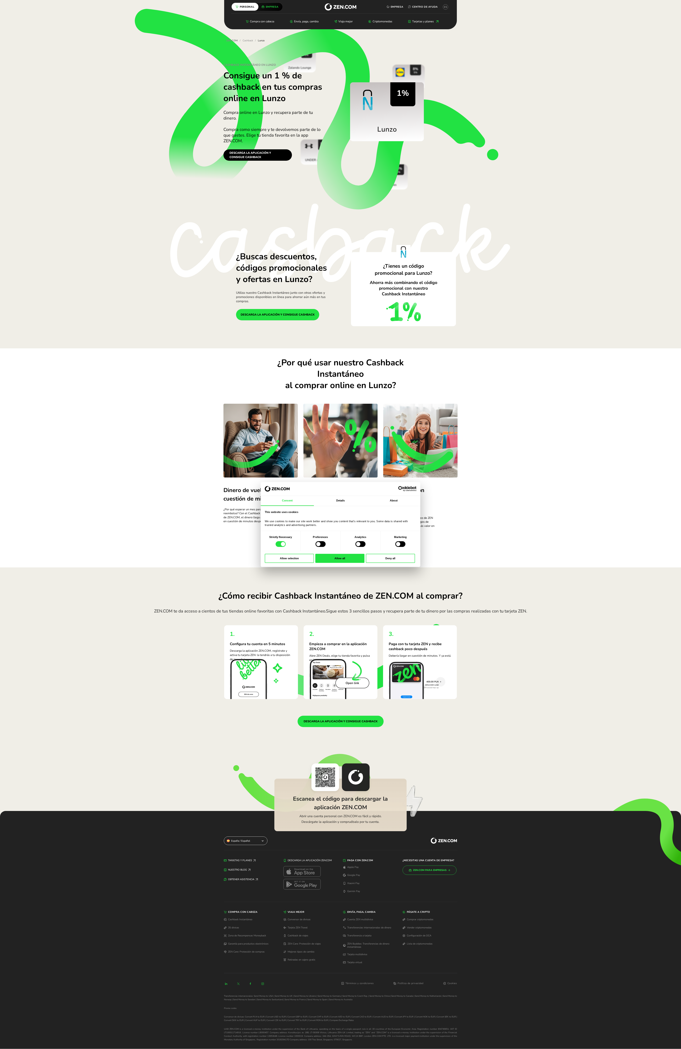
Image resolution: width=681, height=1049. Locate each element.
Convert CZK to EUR (276, 1020)
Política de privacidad (410, 983)
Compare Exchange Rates (342, 1020)
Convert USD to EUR (276, 1016)
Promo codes (230, 1008)
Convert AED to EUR (340, 1016)
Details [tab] (340, 500)
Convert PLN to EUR (254, 1016)
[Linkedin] (226, 984)
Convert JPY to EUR (404, 1016)
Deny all (390, 558)
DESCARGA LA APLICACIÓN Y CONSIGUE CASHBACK (250, 155)
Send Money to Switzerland (270, 999)
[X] (238, 984)
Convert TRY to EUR (297, 1020)
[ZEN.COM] (440, 840)
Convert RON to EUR (318, 1020)
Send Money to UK (283, 996)
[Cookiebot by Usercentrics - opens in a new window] (400, 489)
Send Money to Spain (317, 999)
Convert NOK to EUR (425, 1016)
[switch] (320, 544)
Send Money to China (379, 996)
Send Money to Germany (329, 996)
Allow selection (289, 558)
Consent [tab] (287, 500)
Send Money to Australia (340, 999)
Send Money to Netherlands (428, 996)
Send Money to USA (263, 996)
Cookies (452, 983)
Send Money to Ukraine (305, 996)
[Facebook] (250, 984)
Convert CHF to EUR (318, 1016)
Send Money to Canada (402, 996)
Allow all (339, 558)
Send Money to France (295, 999)
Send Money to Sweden (244, 999)
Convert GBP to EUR (297, 1016)
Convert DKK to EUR (234, 1020)
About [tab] (394, 500)
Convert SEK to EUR (446, 1016)
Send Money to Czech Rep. (355, 996)
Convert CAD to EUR (361, 1016)
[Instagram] (263, 984)
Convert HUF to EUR (255, 1020)
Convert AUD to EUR (383, 1016)
